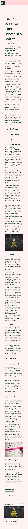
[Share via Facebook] (6, 495)
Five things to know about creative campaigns (13, 520)
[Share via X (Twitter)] (9, 495)
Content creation (9, 491)
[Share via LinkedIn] (12, 495)
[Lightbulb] (14, 512)
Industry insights (9, 489)
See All (21, 504)
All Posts (6, 8)
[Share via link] (16, 495)
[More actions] (22, 15)
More (12, 8)
